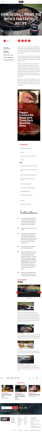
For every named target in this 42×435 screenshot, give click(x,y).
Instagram (22, 408)
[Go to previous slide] (17, 292)
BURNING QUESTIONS (6, 52)
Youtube (25, 407)
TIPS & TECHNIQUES (9, 57)
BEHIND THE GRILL (8, 55)
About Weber (13, 419)
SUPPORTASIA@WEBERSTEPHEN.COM (36, 427)
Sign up (15, 407)
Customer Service (20, 419)
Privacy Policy (13, 422)
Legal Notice (26, 430)
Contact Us (14, 430)
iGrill (19, 311)
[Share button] (21, 105)
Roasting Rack (21, 333)
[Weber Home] (21, 2)
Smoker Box (20, 364)
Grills (25, 419)
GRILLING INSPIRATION (7, 48)
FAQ (18, 425)
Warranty (19, 422)
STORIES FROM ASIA (9, 60)
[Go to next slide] (40, 292)
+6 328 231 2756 (33, 419)
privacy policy (29, 413)
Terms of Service (6, 411)
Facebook (20, 408)
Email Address (4, 407)
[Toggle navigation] (2, 2)
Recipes (25, 422)
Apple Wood (20, 349)
